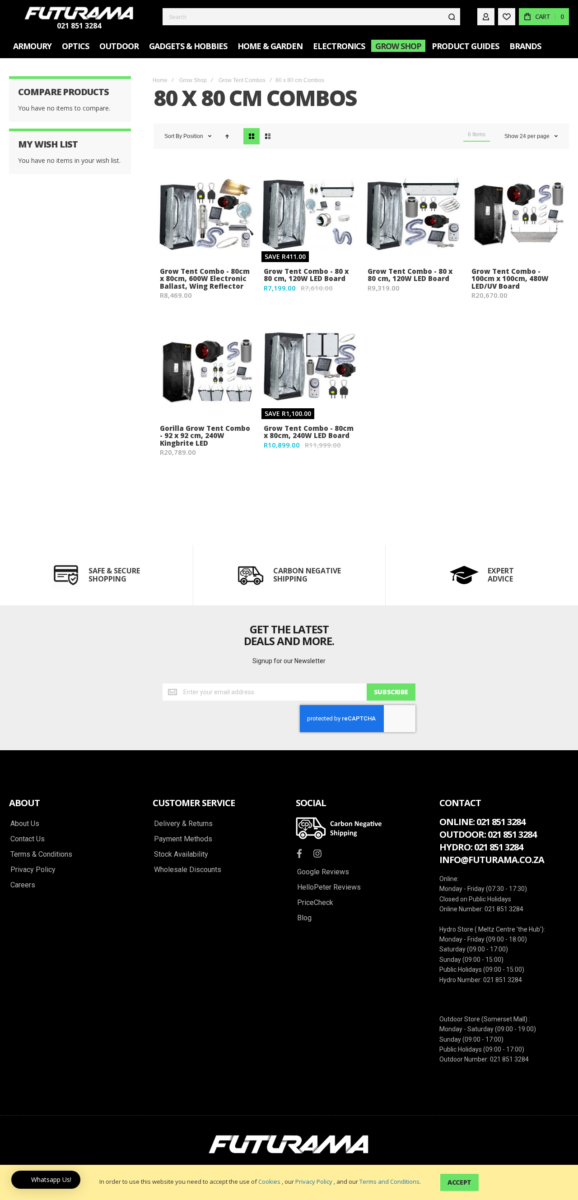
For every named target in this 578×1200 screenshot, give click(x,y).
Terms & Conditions (41, 854)
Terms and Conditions (389, 1181)
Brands (525, 46)
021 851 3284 (79, 25)
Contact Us (27, 839)
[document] (289, 1182)
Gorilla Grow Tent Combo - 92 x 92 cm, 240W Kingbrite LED (205, 436)
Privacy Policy (313, 1181)
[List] (268, 136)
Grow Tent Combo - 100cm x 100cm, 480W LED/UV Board (510, 279)
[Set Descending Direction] (227, 136)
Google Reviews (323, 872)
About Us (24, 824)
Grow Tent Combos (242, 80)
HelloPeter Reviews (329, 887)
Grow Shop (193, 80)
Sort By (173, 136)
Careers (22, 885)
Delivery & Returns (183, 824)
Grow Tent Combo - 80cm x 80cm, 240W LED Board (309, 432)
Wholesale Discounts (187, 870)
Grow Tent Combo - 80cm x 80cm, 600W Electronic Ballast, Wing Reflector (205, 279)
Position (194, 136)
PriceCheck (315, 903)
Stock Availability (181, 854)
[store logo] (79, 13)
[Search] (451, 16)
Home (160, 80)
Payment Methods (183, 839)
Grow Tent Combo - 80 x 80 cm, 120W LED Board (306, 275)
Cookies (269, 1181)
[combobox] (311, 16)
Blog (304, 918)
